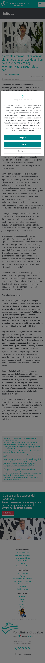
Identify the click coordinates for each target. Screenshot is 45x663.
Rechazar (22, 144)
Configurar (22, 151)
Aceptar (22, 137)
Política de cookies (26, 130)
